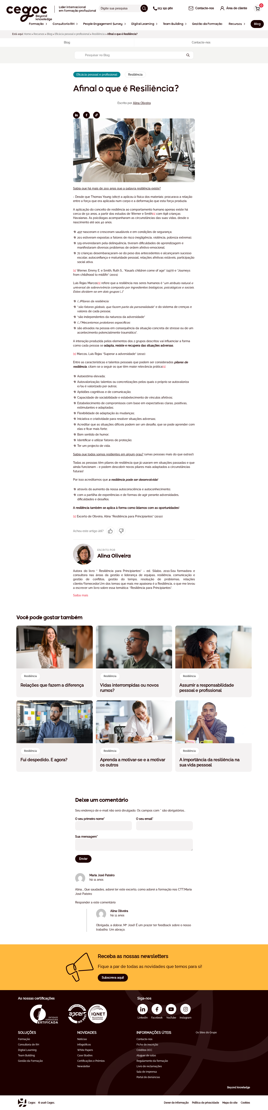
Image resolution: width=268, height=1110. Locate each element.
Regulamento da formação (152, 1060)
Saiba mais (80, 595)
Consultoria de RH (28, 1044)
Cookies (245, 1102)
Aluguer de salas (146, 1055)
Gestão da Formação (30, 1060)
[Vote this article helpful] (110, 531)
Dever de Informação (176, 1102)
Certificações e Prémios (91, 1060)
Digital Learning (27, 1050)
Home (27, 34)
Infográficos (84, 1044)
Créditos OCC (144, 1050)
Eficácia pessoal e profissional (72, 34)
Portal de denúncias (148, 1077)
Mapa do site (229, 1102)
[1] (153, 213)
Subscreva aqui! (113, 977)
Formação (24, 1039)
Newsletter (83, 1066)
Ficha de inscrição (147, 1044)
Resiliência (98, 34)
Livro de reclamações (149, 1066)
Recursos (39, 34)
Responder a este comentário (95, 902)
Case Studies (85, 1055)
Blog (49, 34)
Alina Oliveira (142, 103)
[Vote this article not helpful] (121, 531)
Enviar (83, 858)
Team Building (26, 1055)
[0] (256, 8)
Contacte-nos (144, 1039)
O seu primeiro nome (95, 818)
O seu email (150, 818)
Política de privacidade (205, 1102)
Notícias (82, 1039)
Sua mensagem (92, 836)
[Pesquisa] (144, 8)
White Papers (85, 1050)
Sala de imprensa (147, 1071)
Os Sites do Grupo (206, 1032)
